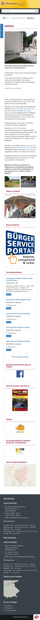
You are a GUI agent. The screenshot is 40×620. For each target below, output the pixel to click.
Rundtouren (23, 117)
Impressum (8, 606)
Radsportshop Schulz (25, 147)
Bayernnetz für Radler (15, 128)
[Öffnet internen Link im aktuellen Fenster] (20, 206)
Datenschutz (9, 608)
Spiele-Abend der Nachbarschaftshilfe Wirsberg (18, 299)
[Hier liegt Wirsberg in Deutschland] (12, 589)
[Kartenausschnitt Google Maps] (20, 476)
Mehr (8, 294)
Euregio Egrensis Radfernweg (24, 109)
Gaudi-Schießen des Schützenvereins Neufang (18, 313)
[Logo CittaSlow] (20, 428)
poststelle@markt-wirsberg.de (19, 518)
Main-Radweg (12, 111)
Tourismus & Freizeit (18, 18)
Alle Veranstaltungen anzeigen (20, 357)
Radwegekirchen (26, 158)
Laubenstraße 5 (31, 150)
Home (7, 18)
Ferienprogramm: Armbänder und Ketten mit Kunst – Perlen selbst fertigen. (19, 279)
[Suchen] (36, 11)
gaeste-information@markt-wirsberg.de (22, 557)
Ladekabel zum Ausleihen (13, 88)
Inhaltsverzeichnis (11, 610)
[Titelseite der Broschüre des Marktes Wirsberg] (20, 400)
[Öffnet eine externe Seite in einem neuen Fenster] (20, 373)
